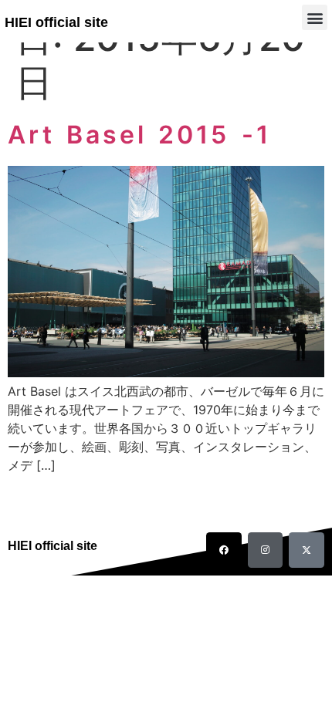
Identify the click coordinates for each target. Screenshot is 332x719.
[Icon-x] (306, 550)
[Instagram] (265, 550)
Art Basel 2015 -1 (139, 135)
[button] (314, 17)
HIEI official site (56, 22)
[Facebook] (224, 550)
